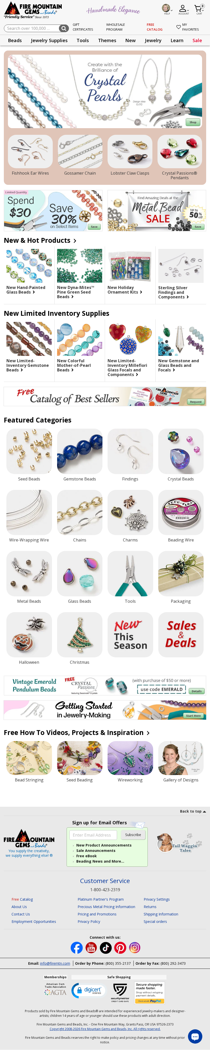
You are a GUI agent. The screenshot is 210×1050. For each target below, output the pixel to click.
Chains (79, 540)
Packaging (181, 601)
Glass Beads (79, 601)
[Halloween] (29, 635)
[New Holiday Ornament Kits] (130, 266)
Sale (197, 40)
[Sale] (181, 635)
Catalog (22, 899)
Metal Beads (29, 601)
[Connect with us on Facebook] (77, 947)
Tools (130, 601)
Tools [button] (83, 40)
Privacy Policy (89, 921)
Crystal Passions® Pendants (179, 175)
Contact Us (21, 914)
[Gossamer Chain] (80, 151)
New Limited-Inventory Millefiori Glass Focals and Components (127, 367)
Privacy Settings (157, 899)
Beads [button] (15, 40)
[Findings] (130, 451)
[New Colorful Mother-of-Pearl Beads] (79, 339)
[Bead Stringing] (29, 758)
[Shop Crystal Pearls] (105, 91)
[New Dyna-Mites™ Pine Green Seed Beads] (79, 266)
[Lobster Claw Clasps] (130, 151)
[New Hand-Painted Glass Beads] (29, 266)
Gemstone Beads (80, 479)
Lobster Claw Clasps (130, 173)
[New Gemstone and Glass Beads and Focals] (181, 339)
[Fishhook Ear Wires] (30, 151)
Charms (130, 540)
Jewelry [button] (153, 40)
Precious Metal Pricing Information (106, 906)
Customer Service (105, 881)
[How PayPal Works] (149, 993)
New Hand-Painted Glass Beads (25, 289)
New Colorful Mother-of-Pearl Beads (74, 365)
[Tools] (130, 573)
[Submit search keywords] (64, 28)
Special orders (155, 921)
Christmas (79, 662)
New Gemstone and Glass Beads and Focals (178, 365)
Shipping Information (161, 914)
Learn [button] (177, 40)
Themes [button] (107, 40)
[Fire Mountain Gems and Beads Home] (33, 10)
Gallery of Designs (180, 780)
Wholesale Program (115, 27)
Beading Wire (181, 540)
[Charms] (130, 512)
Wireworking (130, 780)
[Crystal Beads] (181, 451)
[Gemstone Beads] (80, 451)
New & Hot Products (38, 240)
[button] (89, 990)
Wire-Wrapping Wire (29, 540)
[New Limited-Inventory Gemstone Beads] (29, 339)
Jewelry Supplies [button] (49, 40)
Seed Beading (80, 780)
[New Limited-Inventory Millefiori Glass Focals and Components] (130, 339)
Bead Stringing (29, 780)
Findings (130, 479)
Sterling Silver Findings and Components (172, 292)
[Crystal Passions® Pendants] (180, 151)
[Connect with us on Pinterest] (120, 947)
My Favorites (190, 27)
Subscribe (133, 834)
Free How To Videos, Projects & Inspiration (74, 732)
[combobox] (36, 28)
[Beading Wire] (181, 512)
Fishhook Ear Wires (30, 173)
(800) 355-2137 (118, 963)
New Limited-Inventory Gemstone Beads (27, 365)
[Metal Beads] (29, 573)
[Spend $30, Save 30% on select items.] (53, 210)
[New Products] (130, 635)
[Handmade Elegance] (114, 9)
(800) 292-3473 (173, 963)
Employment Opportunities (34, 921)
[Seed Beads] (29, 451)
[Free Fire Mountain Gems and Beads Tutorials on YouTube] (91, 947)
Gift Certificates (83, 27)
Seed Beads (29, 479)
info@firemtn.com (55, 963)
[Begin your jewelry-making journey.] (105, 710)
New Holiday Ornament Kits (123, 289)
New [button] (130, 40)
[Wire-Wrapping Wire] (29, 512)
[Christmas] (80, 635)
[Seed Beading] (80, 758)
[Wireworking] (130, 758)
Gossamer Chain (80, 173)
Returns (150, 906)
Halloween (29, 662)
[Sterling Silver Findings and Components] (181, 266)
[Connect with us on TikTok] (106, 947)
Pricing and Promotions (97, 914)
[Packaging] (181, 573)
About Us (19, 906)
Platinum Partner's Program (101, 899)
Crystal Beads (181, 479)
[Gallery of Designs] (181, 758)
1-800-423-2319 (105, 889)
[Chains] (80, 512)
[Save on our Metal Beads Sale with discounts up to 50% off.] (157, 210)
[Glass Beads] (80, 573)
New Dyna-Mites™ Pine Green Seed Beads (75, 292)
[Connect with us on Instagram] (135, 947)
